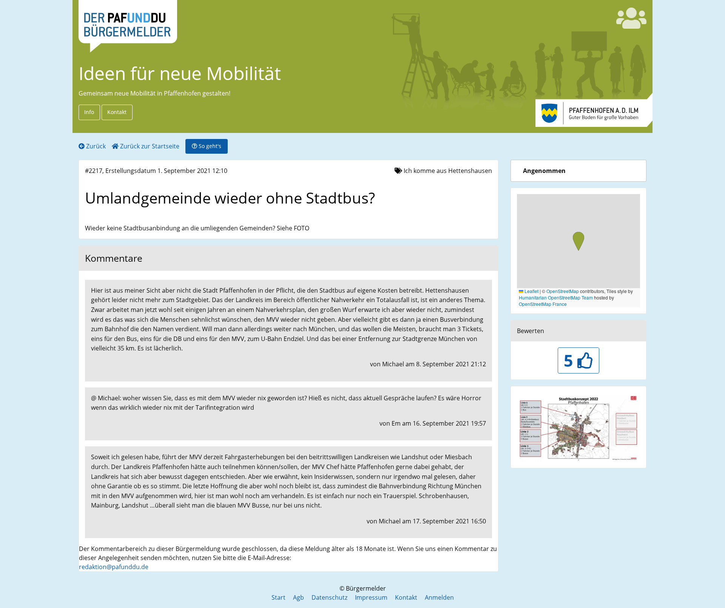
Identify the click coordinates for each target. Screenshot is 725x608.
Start (278, 597)
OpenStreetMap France (543, 304)
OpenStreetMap (562, 291)
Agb (298, 597)
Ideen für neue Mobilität (180, 73)
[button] (578, 242)
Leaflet (530, 291)
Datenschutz (329, 597)
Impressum (371, 597)
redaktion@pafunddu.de (113, 567)
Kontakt (116, 112)
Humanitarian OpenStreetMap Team (556, 297)
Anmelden (439, 597)
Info (89, 112)
